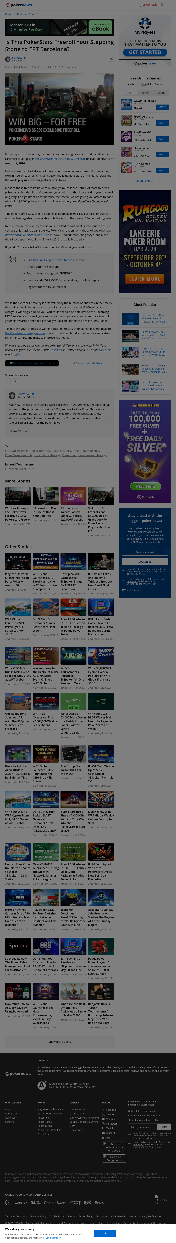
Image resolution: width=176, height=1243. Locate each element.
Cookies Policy (53, 1237)
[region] (88, 1233)
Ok (104, 1233)
